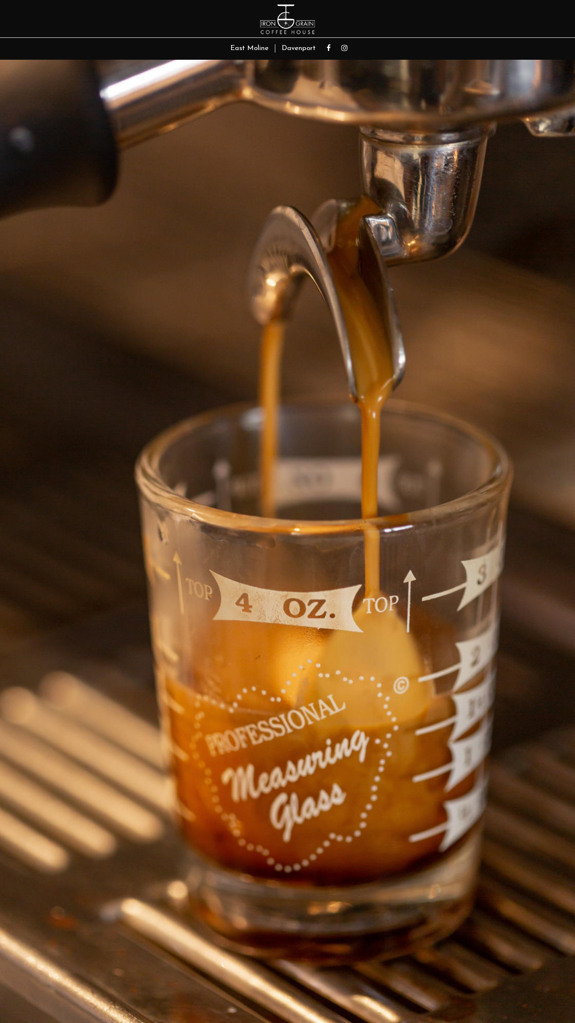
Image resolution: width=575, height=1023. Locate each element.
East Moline (249, 48)
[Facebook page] (328, 48)
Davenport (299, 48)
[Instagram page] (344, 48)
